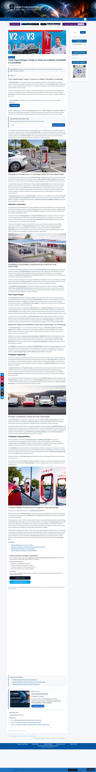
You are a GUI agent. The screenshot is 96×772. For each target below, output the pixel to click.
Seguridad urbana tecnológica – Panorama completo (23, 548)
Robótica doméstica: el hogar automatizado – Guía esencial (26, 684)
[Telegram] (2, 397)
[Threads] (2, 394)
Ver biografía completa (37, 706)
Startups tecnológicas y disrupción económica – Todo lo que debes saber (29, 682)
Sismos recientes (26, 19)
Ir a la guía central (14, 105)
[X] (2, 384)
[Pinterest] (2, 377)
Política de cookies (60, 744)
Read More (80, 770)
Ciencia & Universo (35, 19)
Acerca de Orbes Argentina (66, 19)
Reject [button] (75, 770)
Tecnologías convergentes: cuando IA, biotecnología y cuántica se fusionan (28, 546)
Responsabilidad (48, 744)
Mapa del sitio (73, 744)
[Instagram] (2, 381)
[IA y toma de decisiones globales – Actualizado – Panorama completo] (31, 24)
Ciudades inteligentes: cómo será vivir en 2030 (22, 545)
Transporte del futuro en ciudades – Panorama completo (24, 550)
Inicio (11, 19)
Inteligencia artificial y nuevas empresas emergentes (25, 679)
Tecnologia (11, 57)
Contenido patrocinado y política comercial (48, 745)
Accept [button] (70, 770)
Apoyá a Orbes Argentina (53, 19)
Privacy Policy (35, 744)
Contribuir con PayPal (20, 578)
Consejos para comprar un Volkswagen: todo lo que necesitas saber (49, 738)
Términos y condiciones (22, 744)
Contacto (75, 19)
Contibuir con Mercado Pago (20, 582)
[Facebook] (2, 374)
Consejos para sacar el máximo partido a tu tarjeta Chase (23, 736)
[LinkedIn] (2, 387)
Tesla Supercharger (12, 730)
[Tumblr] (2, 391)
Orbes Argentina (27, 7)
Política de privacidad (81, 748)
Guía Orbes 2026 (43, 19)
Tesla (19, 184)
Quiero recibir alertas (58, 125)
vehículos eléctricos (22, 730)
